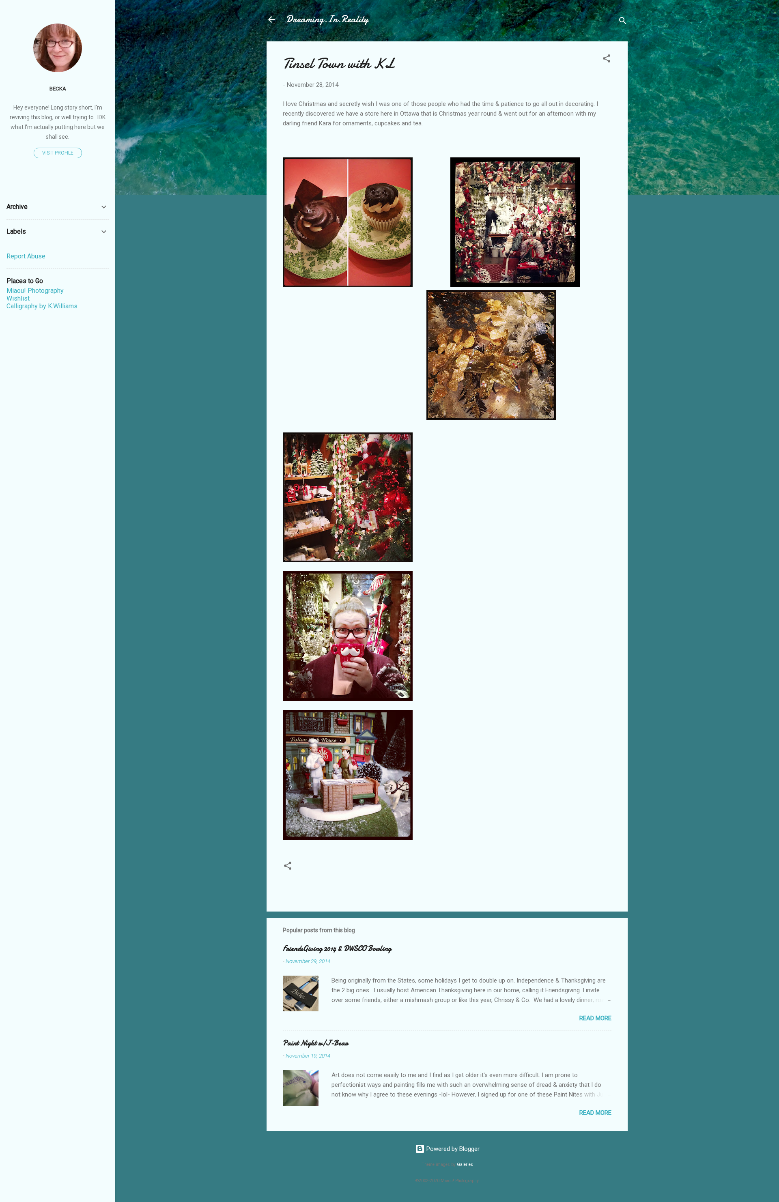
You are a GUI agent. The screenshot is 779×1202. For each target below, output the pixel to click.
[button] (606, 60)
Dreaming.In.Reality (327, 19)
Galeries (465, 1164)
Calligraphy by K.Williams (41, 306)
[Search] (623, 22)
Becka (57, 88)
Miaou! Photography (35, 291)
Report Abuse (25, 256)
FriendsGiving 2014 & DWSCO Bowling (337, 949)
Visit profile (57, 153)
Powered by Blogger (452, 1149)
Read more (595, 1018)
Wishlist (18, 298)
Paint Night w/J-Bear (315, 1043)
